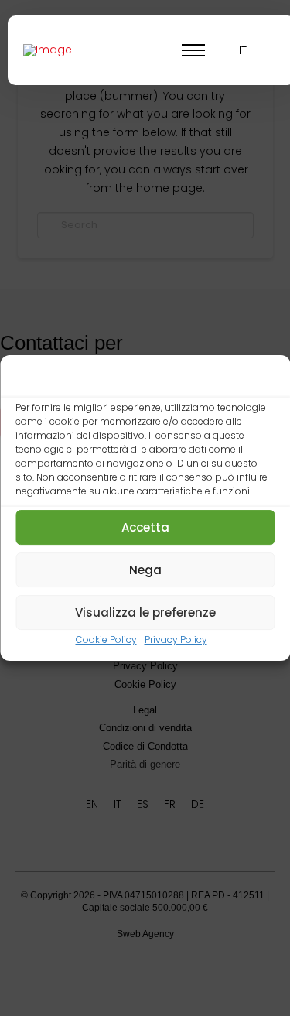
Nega (145, 570)
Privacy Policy (176, 640)
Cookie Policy (106, 640)
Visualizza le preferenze (145, 612)
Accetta (145, 527)
